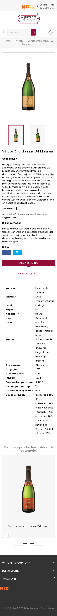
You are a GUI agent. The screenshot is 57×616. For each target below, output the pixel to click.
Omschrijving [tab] (28, 263)
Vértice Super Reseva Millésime (28, 526)
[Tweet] (17, 252)
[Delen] (6, 252)
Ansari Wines (47, 8)
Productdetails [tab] (28, 273)
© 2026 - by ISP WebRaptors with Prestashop (28, 608)
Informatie (10, 570)
